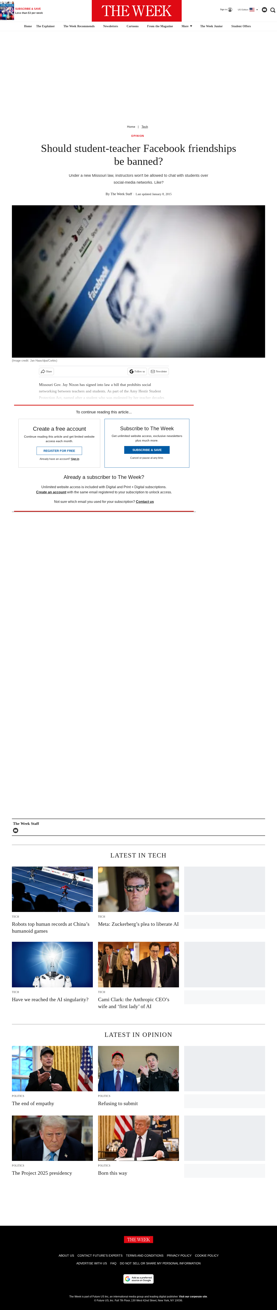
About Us (66, 1255)
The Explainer (45, 26)
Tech (145, 126)
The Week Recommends (79, 26)
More (185, 26)
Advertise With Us (91, 1263)
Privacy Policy (179, 1255)
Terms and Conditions (144, 1255)
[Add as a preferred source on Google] (138, 1279)
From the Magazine (160, 26)
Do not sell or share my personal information (160, 1263)
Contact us (145, 502)
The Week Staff (121, 194)
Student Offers (241, 26)
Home (131, 126)
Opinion (137, 136)
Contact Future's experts (99, 1255)
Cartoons (132, 26)
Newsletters (110, 26)
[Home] (27, 26)
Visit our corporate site (193, 1296)
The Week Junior (211, 26)
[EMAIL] (16, 830)
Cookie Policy (207, 1255)
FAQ (113, 1263)
